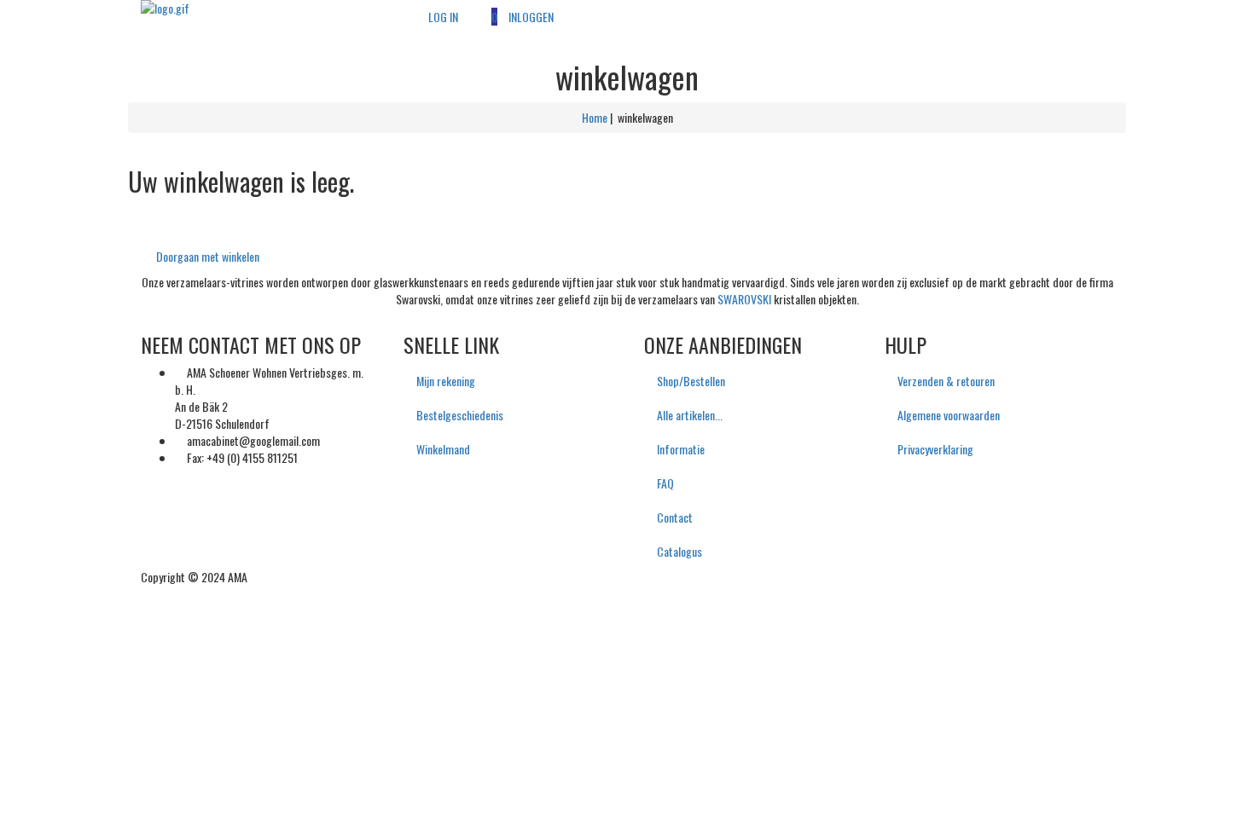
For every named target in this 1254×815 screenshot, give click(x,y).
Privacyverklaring (935, 449)
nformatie (681, 449)
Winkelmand (443, 449)
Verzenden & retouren (946, 381)
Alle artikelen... (690, 415)
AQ (665, 483)
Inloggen (531, 17)
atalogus (679, 551)
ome (594, 117)
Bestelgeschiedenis (459, 415)
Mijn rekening (445, 381)
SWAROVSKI (744, 299)
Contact (675, 517)
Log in (443, 17)
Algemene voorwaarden (948, 415)
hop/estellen (691, 381)
